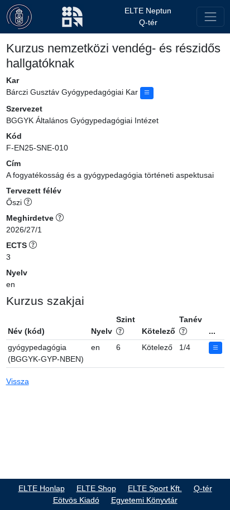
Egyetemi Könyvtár (144, 500)
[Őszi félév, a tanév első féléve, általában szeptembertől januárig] (28, 202)
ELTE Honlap (41, 488)
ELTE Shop (96, 488)
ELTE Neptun (147, 10)
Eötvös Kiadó (76, 500)
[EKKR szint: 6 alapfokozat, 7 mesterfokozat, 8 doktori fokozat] (120, 331)
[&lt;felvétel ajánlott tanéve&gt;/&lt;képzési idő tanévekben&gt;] (183, 331)
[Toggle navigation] (210, 16)
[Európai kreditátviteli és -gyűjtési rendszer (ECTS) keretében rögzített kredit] (33, 245)
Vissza (17, 381)
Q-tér (148, 22)
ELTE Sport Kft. (155, 488)
